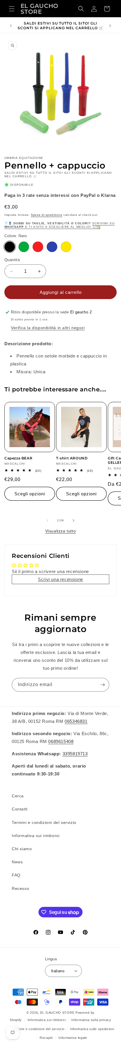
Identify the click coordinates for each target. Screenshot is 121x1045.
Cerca (18, 796)
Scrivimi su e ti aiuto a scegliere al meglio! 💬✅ (59, 225)
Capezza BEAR (18, 458)
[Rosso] (38, 247)
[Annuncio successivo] (110, 25)
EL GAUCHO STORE (57, 1012)
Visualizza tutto (60, 531)
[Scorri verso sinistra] (47, 520)
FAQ (16, 875)
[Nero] (9, 247)
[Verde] (24, 247)
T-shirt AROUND (72, 458)
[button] (11, 8)
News (17, 862)
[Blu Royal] (52, 247)
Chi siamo (22, 848)
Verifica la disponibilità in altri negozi (48, 327)
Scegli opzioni (29, 493)
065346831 (76, 721)
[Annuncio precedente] (10, 25)
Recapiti (46, 1037)
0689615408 (60, 741)
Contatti (20, 809)
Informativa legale (72, 1037)
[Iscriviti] (102, 685)
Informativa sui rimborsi (35, 835)
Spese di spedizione (46, 214)
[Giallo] (66, 247)
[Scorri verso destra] (73, 520)
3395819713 (75, 753)
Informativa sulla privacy (91, 1020)
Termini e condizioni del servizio (44, 822)
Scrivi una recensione (60, 579)
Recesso (20, 888)
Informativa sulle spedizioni (92, 1029)
